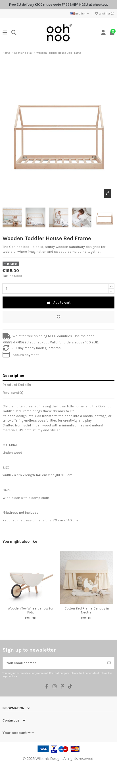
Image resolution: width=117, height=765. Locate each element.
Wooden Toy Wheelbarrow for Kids (30, 610)
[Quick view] (34, 602)
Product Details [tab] (17, 384)
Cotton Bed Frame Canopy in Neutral (86, 610)
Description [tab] (13, 375)
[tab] (58, 393)
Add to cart (61, 302)
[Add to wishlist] (58, 317)
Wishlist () (106, 13)
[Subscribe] (109, 663)
